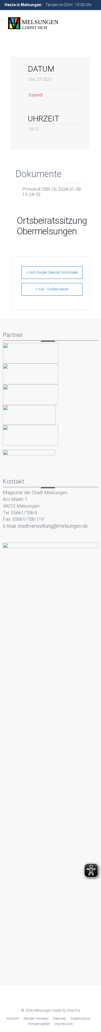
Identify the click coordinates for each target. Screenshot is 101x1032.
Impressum (64, 1024)
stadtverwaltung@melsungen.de (53, 526)
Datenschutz (81, 1018)
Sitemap (59, 1018)
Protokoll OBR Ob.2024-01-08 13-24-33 (51, 192)
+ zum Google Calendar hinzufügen (52, 272)
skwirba (73, 1010)
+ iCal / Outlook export (52, 289)
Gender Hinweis (36, 1018)
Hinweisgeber (39, 1024)
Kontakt (13, 1018)
